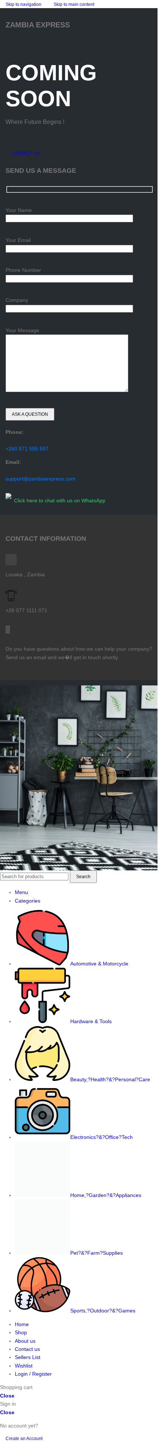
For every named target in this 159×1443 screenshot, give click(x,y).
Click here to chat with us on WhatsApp (59, 500)
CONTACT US (25, 153)
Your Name (19, 210)
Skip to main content (74, 4)
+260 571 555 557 (27, 449)
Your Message (22, 330)
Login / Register (33, 1374)
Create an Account (24, 1438)
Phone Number (23, 270)
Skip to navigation (24, 4)
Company (17, 300)
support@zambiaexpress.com (40, 479)
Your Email (18, 240)
